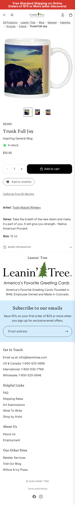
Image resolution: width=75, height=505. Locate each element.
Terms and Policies (37, 488)
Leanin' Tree (28, 22)
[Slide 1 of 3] (28, 112)
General (52, 22)
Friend (22, 26)
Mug (41, 22)
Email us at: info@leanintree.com (25, 357)
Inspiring (65, 22)
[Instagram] (41, 496)
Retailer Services (14, 457)
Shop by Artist (12, 416)
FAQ (5, 393)
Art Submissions (14, 405)
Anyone (10, 26)
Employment (11, 440)
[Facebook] (34, 496)
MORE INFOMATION (19, 247)
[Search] (12, 15)
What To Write (12, 410)
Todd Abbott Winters (26, 207)
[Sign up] (66, 331)
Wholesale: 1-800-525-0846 (22, 375)
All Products (10, 22)
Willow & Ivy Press (15, 469)
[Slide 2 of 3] (37, 112)
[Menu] (4, 15)
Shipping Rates (13, 399)
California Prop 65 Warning (18, 194)
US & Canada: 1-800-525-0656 (24, 363)
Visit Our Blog (12, 463)
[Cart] (71, 15)
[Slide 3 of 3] (47, 112)
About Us (9, 434)
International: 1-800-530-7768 (23, 369)
